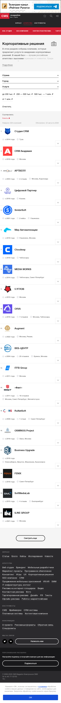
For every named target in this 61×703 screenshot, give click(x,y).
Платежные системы (12, 614)
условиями (42, 687)
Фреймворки (15, 610)
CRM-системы (31, 610)
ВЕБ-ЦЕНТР (21, 348)
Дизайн (34, 595)
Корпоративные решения (41, 574)
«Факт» (18, 387)
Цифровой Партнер (26, 190)
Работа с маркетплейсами (35, 599)
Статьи (6, 556)
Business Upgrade (25, 450)
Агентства (27, 23)
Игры (18, 574)
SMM (54, 581)
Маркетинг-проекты (12, 571)
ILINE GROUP (22, 513)
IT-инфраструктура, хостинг (16, 585)
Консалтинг (8, 574)
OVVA (18, 309)
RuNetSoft (20, 411)
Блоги (15, 556)
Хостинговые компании (36, 614)
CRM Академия (23, 151)
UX (25, 574)
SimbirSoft (20, 210)
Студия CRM (22, 131)
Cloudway (20, 249)
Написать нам (37, 641)
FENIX (18, 473)
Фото (28, 592)
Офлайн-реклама (11, 599)
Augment (19, 328)
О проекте (7, 625)
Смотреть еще (30, 538)
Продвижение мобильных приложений (21, 581)
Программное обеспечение (38, 571)
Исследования (35, 556)
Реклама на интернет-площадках (19, 588)
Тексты (48, 595)
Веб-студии (8, 567)
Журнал (18, 23)
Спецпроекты (9, 628)
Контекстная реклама (13, 592)
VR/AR (46, 581)
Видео (41, 588)
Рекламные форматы (25, 625)
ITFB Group (21, 368)
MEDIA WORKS (23, 269)
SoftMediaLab (22, 493)
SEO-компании (9, 578)
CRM (21, 578)
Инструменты (40, 23)
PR (41, 595)
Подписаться (31, 663)
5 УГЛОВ (19, 289)
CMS (4, 610)
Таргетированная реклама (15, 595)
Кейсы (23, 556)
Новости (49, 556)
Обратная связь (45, 625)
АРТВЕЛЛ (20, 170)
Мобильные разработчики (41, 567)
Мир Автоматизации (26, 230)
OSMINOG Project (24, 430)
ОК (30, 697)
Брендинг (21, 567)
